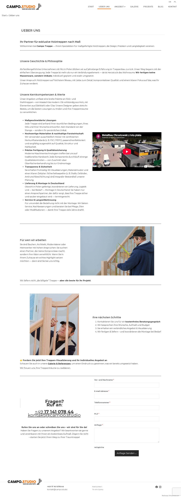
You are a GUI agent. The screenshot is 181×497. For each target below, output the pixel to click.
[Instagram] (160, 487)
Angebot (119, 7)
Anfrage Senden (126, 453)
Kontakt (172, 7)
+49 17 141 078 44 (55, 486)
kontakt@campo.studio (54, 415)
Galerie (134, 7)
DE (170, 2)
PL (175, 2)
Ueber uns (104, 7)
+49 (54, 411)
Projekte (148, 7)
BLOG (160, 7)
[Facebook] (157, 487)
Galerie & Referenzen (59, 363)
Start (91, 7)
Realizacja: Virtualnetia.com (170, 495)
